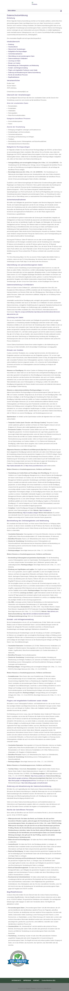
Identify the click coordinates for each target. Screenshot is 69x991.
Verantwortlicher (13, 47)
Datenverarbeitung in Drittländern (17, 58)
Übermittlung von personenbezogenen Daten (21, 56)
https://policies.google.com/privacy (18, 778)
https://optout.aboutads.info (15, 465)
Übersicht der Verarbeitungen (16, 49)
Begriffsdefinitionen (13, 77)
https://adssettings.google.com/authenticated (34, 783)
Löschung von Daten (14, 61)
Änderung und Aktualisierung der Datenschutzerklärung (24, 72)
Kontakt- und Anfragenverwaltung (18, 68)
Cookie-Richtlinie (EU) (48, 980)
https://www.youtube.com (38, 776)
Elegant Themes (31, 988)
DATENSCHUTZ (16, 980)
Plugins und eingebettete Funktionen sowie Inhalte (22, 70)
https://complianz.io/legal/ (30, 512)
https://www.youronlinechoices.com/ (36, 465)
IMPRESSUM (27, 980)
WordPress (47, 988)
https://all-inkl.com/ (52, 611)
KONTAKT (36, 980)
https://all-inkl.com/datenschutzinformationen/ (36, 614)
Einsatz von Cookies (14, 63)
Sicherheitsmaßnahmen (15, 54)
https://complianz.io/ (45, 510)
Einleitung (11, 44)
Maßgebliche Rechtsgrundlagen (17, 51)
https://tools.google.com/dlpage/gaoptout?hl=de (22, 780)
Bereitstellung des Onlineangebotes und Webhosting (23, 65)
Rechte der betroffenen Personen (18, 75)
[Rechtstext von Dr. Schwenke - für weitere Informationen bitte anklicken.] (18, 969)
